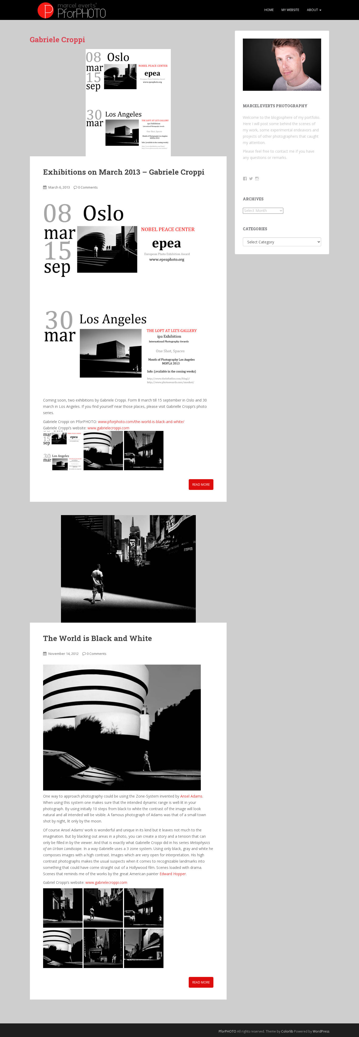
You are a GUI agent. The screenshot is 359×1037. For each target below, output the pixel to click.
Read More (201, 484)
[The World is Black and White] (128, 569)
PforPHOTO (227, 1031)
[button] (63, 450)
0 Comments (88, 187)
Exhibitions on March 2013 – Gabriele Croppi (123, 172)
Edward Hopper (173, 873)
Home (269, 10)
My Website (290, 10)
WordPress (321, 1031)
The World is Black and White (97, 638)
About (313, 10)
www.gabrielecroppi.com (108, 427)
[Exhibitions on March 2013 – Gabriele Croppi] (128, 103)
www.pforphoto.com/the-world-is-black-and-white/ (141, 421)
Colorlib (287, 1031)
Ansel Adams (191, 796)
